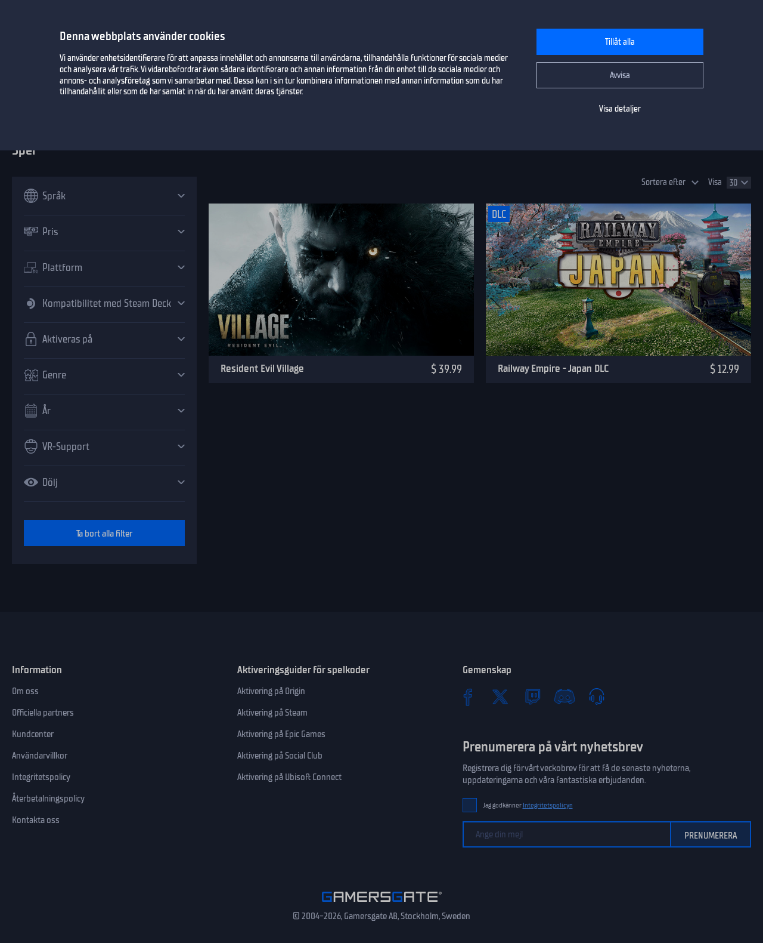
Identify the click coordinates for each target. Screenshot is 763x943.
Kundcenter (33, 734)
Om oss (25, 691)
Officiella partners (43, 713)
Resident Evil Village (262, 368)
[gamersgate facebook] (468, 696)
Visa (715, 182)
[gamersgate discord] (564, 696)
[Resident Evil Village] (341, 280)
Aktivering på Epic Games (281, 734)
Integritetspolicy (41, 777)
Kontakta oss (36, 820)
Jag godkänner (528, 805)
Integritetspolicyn (548, 805)
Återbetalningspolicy (48, 799)
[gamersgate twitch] (532, 696)
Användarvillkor (39, 756)
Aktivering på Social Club (279, 756)
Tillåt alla (620, 42)
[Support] (597, 696)
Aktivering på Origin (271, 691)
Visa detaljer (620, 109)
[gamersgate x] (500, 696)
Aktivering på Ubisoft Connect (289, 777)
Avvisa (620, 75)
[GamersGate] (382, 904)
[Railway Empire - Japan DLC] (618, 280)
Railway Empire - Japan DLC (553, 368)
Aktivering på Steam (272, 713)
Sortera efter (663, 182)
